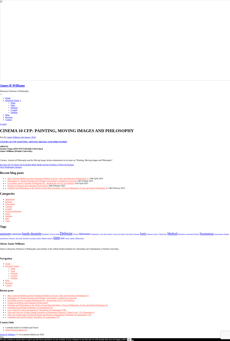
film (105, 234)
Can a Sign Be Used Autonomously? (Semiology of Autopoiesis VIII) (36, 310)
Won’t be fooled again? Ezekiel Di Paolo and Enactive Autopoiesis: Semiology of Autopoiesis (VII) (49, 315)
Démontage (10, 204)
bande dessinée (32, 233)
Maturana (150, 234)
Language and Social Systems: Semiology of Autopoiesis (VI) (33, 317)
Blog (7, 115)
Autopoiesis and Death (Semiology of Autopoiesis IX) (30, 307)
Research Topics (12, 100)
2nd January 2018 (28, 137)
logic (143, 233)
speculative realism (35, 238)
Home (8, 98)
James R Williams (12, 85)
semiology (12, 238)
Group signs (117, 234)
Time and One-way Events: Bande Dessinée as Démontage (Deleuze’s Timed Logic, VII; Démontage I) (51, 312)
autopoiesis (10, 199)
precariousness (218, 234)
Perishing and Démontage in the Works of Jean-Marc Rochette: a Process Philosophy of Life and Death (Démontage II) (57, 188)
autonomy (6, 233)
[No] (133, 340)
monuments (190, 234)
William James (79, 238)
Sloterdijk (26, 238)
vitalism (72, 238)
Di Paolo (75, 234)
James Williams (14, 137)
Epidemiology (95, 234)
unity (63, 238)
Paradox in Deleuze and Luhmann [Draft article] (27, 186)
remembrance (4, 238)
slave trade (19, 238)
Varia (13, 105)
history (123, 234)
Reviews (9, 117)
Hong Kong (129, 234)
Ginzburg (110, 234)
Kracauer (136, 234)
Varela (67, 238)
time (7, 218)
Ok (129, 340)
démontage (84, 233)
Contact (8, 120)
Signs (13, 103)
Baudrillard (45, 234)
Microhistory (182, 234)
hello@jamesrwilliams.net (16, 330)
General (8, 206)
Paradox (196, 234)
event (101, 234)
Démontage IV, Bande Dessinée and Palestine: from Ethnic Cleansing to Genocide (42, 181)
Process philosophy (13, 211)
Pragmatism (207, 233)
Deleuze (14, 108)
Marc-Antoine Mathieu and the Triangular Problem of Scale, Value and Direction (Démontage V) (48, 178)
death (57, 234)
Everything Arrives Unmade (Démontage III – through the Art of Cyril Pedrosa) (40, 183)
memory (156, 234)
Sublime (14, 112)
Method (172, 233)
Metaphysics (163, 234)
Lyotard (14, 110)
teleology (50, 238)
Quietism (226, 234)
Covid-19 (52, 234)
